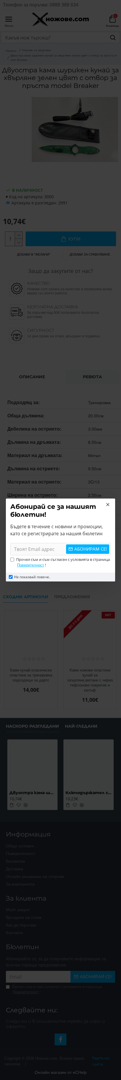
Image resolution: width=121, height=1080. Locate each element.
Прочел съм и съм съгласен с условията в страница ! (63, 562)
